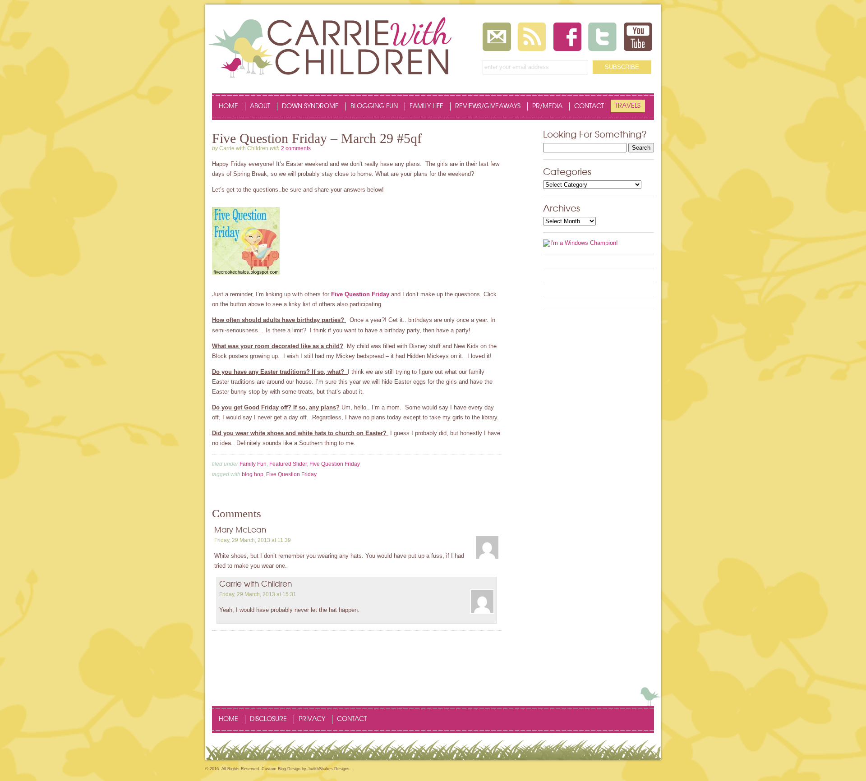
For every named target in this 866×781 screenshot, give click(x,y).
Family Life (426, 106)
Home (228, 106)
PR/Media (547, 106)
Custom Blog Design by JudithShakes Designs (306, 769)
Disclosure (268, 719)
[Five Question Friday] (246, 278)
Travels (627, 106)
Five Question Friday (360, 294)
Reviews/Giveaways (488, 106)
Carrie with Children (255, 584)
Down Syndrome (310, 106)
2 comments (296, 148)
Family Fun (253, 464)
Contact (589, 106)
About (260, 106)
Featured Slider (288, 464)
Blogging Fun (374, 106)
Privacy (312, 719)
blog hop (252, 474)
